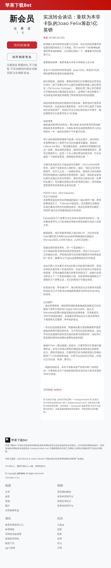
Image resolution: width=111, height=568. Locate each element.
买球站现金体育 (13, 534)
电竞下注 (9, 543)
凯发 (59, 534)
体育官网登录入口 (14, 524)
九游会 (60, 524)
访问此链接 (22, 45)
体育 (45, 37)
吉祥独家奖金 (22, 57)
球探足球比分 (64, 501)
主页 (7, 491)
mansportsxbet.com (39, 448)
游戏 (7, 501)
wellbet (57, 389)
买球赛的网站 (64, 491)
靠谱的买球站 (12, 538)
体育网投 (9, 529)
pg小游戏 (10, 547)
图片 (7, 505)
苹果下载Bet (18, 5)
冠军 (59, 529)
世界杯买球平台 (65, 496)
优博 (59, 538)
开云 (59, 543)
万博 (59, 547)
